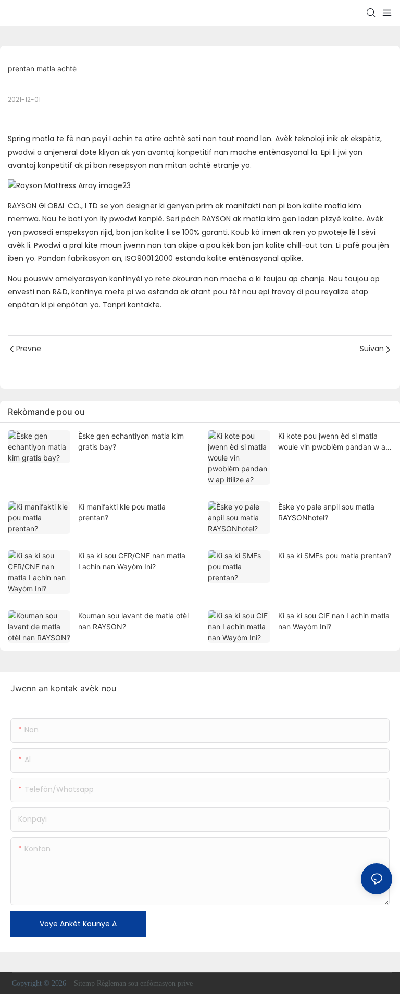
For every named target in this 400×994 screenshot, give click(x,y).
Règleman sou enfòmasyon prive (146, 983)
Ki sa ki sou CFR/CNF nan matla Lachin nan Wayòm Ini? (131, 561)
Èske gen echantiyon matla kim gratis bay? (131, 441)
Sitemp (84, 983)
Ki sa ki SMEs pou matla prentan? (334, 555)
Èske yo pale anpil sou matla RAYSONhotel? (326, 512)
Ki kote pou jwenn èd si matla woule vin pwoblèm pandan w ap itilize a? (334, 441)
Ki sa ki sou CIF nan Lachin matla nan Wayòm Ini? (334, 621)
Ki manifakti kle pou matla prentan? (122, 512)
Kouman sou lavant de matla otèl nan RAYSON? (133, 621)
